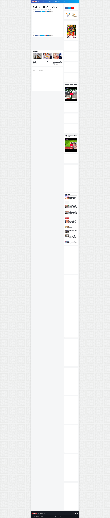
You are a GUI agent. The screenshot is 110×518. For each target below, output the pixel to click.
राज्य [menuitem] (43, 1)
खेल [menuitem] (53, 1)
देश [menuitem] (41, 1)
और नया (33, 92)
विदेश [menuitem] (46, 1)
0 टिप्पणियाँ (49, 9)
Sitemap (73, 516)
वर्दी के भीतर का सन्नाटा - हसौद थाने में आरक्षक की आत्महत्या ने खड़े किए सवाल (73, 202)
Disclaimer (69, 516)
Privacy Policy (64, 516)
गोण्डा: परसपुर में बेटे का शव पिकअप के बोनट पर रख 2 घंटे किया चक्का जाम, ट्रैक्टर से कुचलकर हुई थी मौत (73, 242)
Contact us (76, 516)
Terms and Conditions (58, 516)
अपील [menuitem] (64, 1)
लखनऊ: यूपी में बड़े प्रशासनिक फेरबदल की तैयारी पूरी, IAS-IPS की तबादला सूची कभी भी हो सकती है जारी (73, 222)
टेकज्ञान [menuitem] (56, 1)
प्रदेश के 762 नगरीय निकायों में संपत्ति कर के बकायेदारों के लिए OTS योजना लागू (73, 227)
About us (53, 516)
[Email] (50, 11)
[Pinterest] (46, 11)
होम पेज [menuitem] (39, 1)
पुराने (62, 92)
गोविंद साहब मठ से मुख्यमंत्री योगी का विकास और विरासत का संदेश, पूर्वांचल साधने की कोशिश (73, 197)
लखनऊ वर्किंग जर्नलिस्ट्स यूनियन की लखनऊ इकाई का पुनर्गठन (73, 217)
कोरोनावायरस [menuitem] (50, 1)
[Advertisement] (47, 20)
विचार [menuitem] (61, 1)
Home (49, 516)
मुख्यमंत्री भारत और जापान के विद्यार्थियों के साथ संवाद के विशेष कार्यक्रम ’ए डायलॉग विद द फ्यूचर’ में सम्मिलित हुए (47, 61)
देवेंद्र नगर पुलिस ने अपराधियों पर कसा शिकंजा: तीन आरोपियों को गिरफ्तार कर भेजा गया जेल (73, 231)
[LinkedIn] (48, 11)
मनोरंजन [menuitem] (59, 1)
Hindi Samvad (39, 516)
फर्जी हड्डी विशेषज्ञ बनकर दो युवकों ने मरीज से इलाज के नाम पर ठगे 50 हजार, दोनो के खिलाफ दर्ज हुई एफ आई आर (73, 213)
